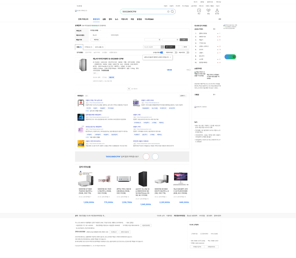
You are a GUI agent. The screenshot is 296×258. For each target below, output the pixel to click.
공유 (220, 19)
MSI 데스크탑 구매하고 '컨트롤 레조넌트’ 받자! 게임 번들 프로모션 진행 (207, 126)
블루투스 (117, 66)
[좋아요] (155, 156)
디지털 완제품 (94, 30)
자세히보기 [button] (114, 232)
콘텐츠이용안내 (125, 232)
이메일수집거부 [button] (197, 247)
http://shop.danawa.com (96, 103)
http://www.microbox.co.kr (97, 143)
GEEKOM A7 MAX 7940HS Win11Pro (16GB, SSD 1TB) (85, 191)
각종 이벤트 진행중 (93, 137)
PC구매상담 (185, 6)
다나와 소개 (160, 216)
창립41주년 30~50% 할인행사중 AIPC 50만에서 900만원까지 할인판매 (106, 119)
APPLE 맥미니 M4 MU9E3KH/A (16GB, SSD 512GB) (124, 191)
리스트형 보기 (177, 46)
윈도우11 (201, 56)
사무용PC (89, 134)
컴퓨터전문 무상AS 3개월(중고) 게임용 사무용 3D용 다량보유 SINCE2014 (153, 146)
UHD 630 (104, 62)
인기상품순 (80, 52)
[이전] (217, 29)
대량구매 (111, 77)
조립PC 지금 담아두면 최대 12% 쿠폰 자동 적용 (145, 119)
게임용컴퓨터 (145, 108)
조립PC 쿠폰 (136, 115)
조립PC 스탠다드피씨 (147, 100)
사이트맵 (202, 216)
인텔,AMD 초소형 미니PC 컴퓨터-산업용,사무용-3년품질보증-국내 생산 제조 (106, 146)
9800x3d (202, 37)
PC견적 (178, 6)
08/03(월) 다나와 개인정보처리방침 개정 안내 (94, 216)
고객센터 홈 (194, 234)
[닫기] (170, 57)
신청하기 (182, 96)
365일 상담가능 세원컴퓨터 (94, 127)
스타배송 (154, 122)
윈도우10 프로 (112, 62)
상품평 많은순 (113, 52)
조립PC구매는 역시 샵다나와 (94, 100)
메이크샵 (218, 2)
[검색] (173, 11)
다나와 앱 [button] (79, 6)
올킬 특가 (144, 134)
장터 (110, 19)
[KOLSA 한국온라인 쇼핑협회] (79, 251)
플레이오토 (210, 2)
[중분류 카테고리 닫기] (99, 30)
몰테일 (202, 2)
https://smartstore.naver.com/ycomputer (148, 143)
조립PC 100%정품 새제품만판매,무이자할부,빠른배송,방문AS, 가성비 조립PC (162, 105)
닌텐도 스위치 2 (203, 46)
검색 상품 (99, 47)
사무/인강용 (96, 70)
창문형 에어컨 (203, 62)
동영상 (139, 19)
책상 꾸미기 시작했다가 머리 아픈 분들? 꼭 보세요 (213, 76)
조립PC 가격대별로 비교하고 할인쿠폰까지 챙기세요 (147, 131)
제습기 (201, 40)
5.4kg (133, 68)
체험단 (212, 6)
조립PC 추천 (136, 127)
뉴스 (116, 19)
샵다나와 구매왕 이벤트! (94, 111)
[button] (199, 12)
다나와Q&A (149, 19)
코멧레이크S (98, 64)
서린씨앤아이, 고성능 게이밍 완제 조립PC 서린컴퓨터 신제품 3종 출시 (207, 136)
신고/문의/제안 (204, 234)
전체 (79, 47)
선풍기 (201, 53)
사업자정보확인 (146, 225)
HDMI (123, 66)
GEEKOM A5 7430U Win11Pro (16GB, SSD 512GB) (104, 191)
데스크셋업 (154, 108)
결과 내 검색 (169, 47)
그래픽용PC (97, 134)
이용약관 (169, 216)
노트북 (201, 59)
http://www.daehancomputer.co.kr (99, 117)
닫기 (95, 73)
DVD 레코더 (134, 64)
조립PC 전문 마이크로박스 (93, 141)
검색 (184, 39)
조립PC (172, 6)
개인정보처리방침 (179, 216)
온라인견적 (172, 108)
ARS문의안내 (211, 247)
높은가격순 (97, 52)
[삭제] (168, 11)
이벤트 (207, 6)
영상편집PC (114, 134)
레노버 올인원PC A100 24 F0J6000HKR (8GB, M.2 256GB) (181, 191)
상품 (104, 19)
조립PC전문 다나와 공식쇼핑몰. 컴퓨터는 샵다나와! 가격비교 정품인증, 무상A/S (107, 105)
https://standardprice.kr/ (152, 103)
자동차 (165, 6)
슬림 (128, 68)
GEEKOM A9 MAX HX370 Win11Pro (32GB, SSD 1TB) (162, 191)
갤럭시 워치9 (203, 33)
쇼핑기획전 (194, 6)
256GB (126, 64)
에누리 (195, 2)
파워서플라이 (121, 68)
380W (120, 62)
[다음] (220, 29)
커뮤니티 (201, 6)
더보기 (218, 6)
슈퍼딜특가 (146, 122)
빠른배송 (96, 39)
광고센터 (209, 216)
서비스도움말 (214, 234)
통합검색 (96, 19)
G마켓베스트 (137, 122)
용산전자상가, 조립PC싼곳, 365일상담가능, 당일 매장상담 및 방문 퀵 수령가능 (107, 131)
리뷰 (132, 19)
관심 (105, 77)
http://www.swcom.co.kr (96, 129)
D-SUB (128, 66)
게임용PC (102, 108)
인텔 (125, 62)
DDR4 (105, 64)
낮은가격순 (88, 52)
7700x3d (202, 43)
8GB (109, 64)
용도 (137, 68)
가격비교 (88, 47)
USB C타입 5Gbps (110, 68)
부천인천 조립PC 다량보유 (140, 141)
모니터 (201, 49)
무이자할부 (111, 108)
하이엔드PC (163, 108)
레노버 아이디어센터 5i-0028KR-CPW (108, 59)
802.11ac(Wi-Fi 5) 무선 (105, 66)
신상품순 (104, 52)
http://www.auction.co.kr (144, 129)
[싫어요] (146, 156)
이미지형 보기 (180, 46)
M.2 (121, 64)
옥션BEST (137, 134)
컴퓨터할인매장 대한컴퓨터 (93, 115)
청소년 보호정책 (192, 216)
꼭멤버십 (161, 122)
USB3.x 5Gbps (98, 68)
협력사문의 (217, 216)
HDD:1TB (116, 64)
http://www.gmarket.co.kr (144, 117)
